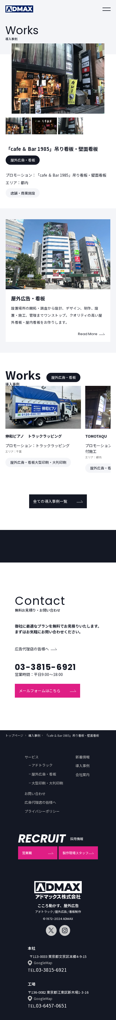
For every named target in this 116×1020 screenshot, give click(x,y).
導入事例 (34, 735)
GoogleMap (43, 962)
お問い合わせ (35, 793)
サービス (32, 757)
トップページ (14, 735)
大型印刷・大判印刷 (47, 783)
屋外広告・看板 (23, 160)
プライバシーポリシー (42, 811)
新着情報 (83, 757)
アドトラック (42, 765)
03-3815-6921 (45, 667)
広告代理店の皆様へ (32, 649)
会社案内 (83, 774)
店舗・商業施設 (23, 193)
